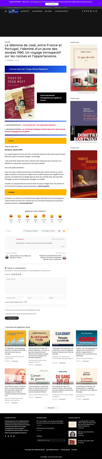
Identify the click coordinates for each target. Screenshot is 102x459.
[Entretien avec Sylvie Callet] (72, 442)
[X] (84, 11)
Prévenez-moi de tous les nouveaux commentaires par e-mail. (23, 310)
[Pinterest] (86, 11)
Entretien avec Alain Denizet (46, 428)
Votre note (7, 274)
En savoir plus (51, 4)
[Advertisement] (51, 25)
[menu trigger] (7, 11)
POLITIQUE (7, 41)
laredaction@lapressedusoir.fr (16, 7)
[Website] (62, 247)
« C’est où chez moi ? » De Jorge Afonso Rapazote (39, 125)
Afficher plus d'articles (58, 239)
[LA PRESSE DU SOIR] (13, 11)
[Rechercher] (96, 11)
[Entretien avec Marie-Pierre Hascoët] (72, 434)
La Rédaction (10, 60)
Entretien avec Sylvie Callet (86, 440)
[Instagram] (88, 11)
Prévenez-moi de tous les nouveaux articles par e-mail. (21, 314)
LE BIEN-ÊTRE (9, 382)
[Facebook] (82, 11)
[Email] (64, 231)
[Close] (100, 3)
